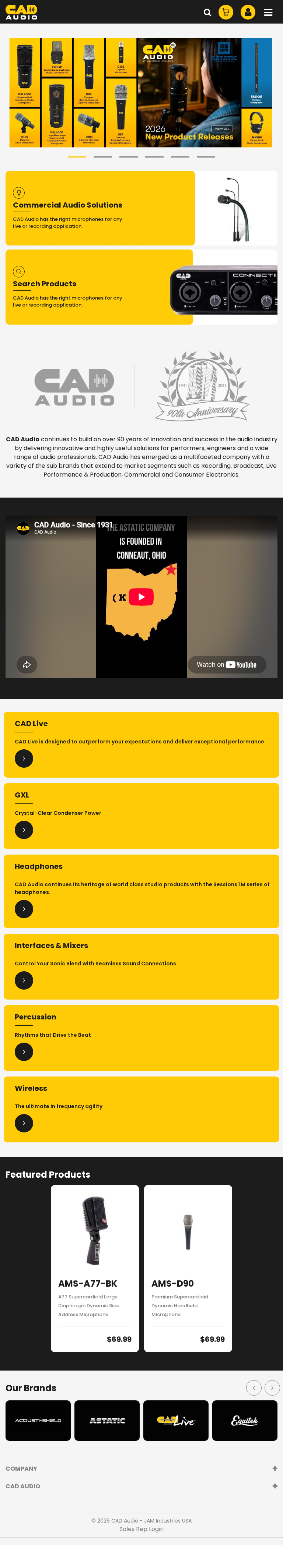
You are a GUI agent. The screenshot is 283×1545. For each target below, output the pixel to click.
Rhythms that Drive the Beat (53, 1035)
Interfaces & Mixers (51, 945)
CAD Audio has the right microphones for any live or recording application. (67, 223)
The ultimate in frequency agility (58, 1106)
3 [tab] (128, 157)
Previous (253, 1387)
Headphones (39, 866)
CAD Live (31, 723)
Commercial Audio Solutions (67, 205)
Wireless (31, 1088)
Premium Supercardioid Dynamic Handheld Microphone (179, 1305)
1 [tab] (77, 157)
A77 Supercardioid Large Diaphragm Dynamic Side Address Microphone (88, 1305)
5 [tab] (180, 157)
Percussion (35, 1017)
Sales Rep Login (141, 1529)
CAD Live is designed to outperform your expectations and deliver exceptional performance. (140, 741)
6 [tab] (206, 157)
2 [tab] (103, 157)
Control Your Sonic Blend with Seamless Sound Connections (95, 963)
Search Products (44, 284)
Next (272, 1387)
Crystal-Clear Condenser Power (58, 813)
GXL (22, 795)
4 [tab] (154, 157)
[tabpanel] (141, 93)
